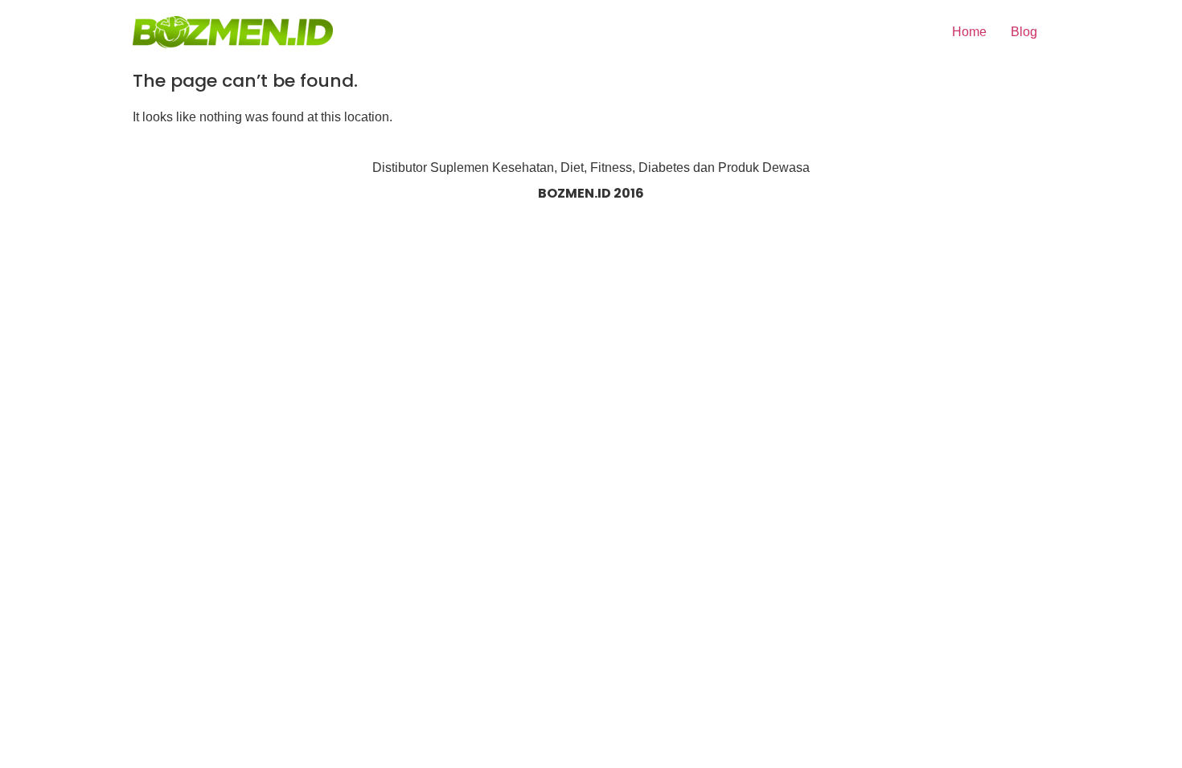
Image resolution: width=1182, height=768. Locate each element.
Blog (1024, 32)
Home (969, 32)
